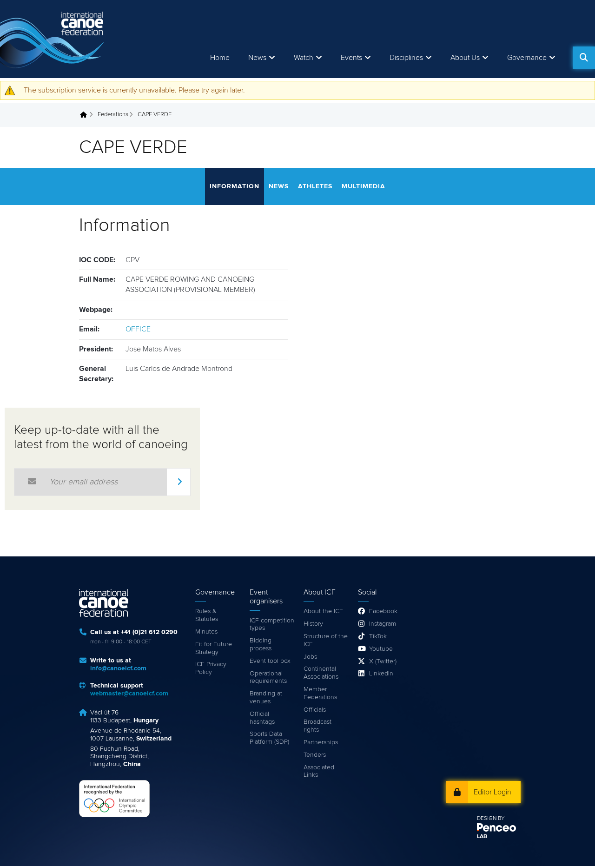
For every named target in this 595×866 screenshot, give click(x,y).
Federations (113, 115)
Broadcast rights (317, 726)
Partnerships (321, 742)
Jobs (310, 657)
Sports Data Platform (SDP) (269, 738)
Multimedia (363, 186)
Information (234, 186)
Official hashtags (262, 718)
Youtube (381, 649)
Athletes (315, 186)
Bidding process (260, 644)
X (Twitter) (383, 661)
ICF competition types (272, 624)
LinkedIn (381, 673)
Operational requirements (268, 677)
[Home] (53, 39)
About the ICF (323, 611)
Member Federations (320, 693)
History (313, 624)
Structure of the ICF (326, 640)
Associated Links (319, 771)
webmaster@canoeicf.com (129, 693)
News (257, 57)
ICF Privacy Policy (210, 668)
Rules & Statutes (206, 615)
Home (220, 57)
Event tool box (270, 661)
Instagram (382, 624)
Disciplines (406, 57)
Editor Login (492, 792)
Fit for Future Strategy (213, 648)
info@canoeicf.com (118, 668)
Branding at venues (266, 697)
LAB (482, 837)
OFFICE (138, 329)
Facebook (383, 611)
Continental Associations (321, 673)
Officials (315, 710)
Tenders (315, 755)
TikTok (378, 636)
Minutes (206, 631)
